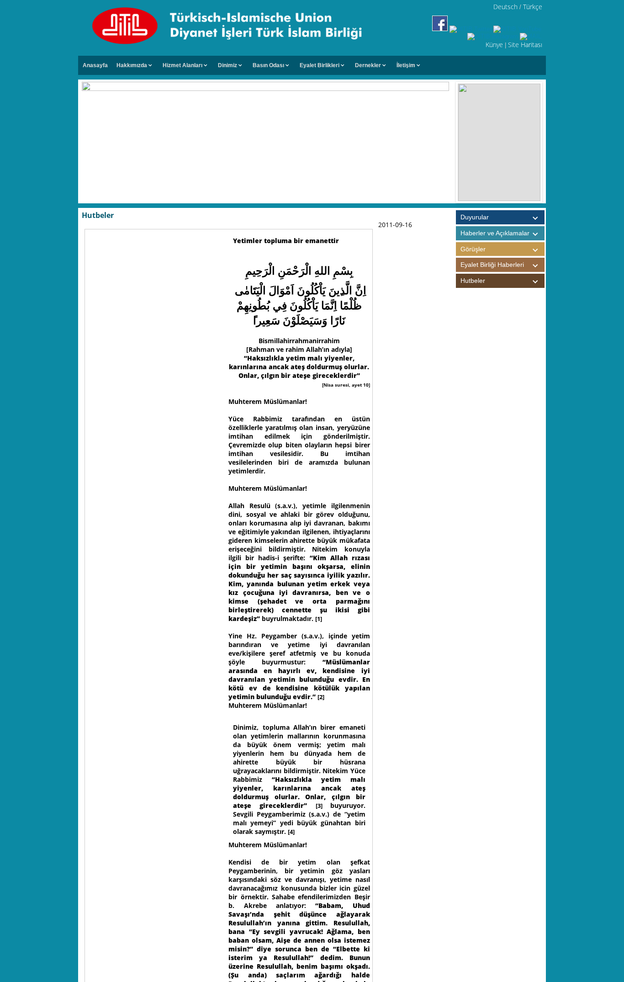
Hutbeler (472, 280)
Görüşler (473, 249)
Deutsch (505, 6)
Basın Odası (268, 65)
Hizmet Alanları (182, 65)
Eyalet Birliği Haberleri (492, 264)
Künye (494, 44)
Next (549, 142)
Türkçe (532, 6)
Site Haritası (525, 44)
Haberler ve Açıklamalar (494, 233)
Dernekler (368, 65)
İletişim (406, 65)
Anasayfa (95, 65)
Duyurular (474, 217)
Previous (448, 142)
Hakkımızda (131, 65)
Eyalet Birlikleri (319, 65)
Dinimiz (227, 65)
